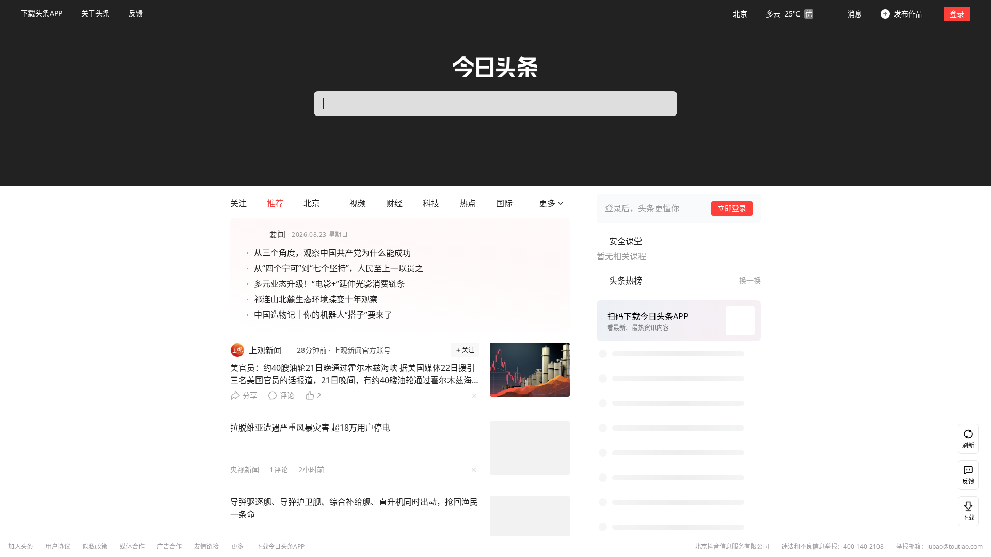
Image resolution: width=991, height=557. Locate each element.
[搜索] (658, 103)
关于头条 (95, 13)
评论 (287, 395)
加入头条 (20, 546)
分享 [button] (250, 395)
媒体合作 (132, 546)
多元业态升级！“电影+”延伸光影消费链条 (329, 283)
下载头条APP (41, 13)
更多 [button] (237, 546)
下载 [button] (968, 517)
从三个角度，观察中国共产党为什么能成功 (332, 252)
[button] (773, 13)
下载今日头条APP (280, 546)
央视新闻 (244, 469)
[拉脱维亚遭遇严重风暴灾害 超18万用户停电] (530, 448)
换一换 (750, 280)
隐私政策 (95, 546)
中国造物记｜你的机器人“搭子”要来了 (323, 314)
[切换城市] (325, 203)
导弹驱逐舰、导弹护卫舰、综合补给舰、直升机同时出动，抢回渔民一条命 (354, 508)
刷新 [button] (968, 445)
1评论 (278, 469)
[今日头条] (495, 67)
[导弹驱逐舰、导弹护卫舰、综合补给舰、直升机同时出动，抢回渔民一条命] (530, 522)
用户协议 (57, 546)
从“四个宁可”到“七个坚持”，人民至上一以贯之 (338, 268)
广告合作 (169, 546)
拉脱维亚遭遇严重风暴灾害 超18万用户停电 (310, 427)
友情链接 (206, 546)
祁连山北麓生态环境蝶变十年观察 (316, 299)
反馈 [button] (136, 13)
